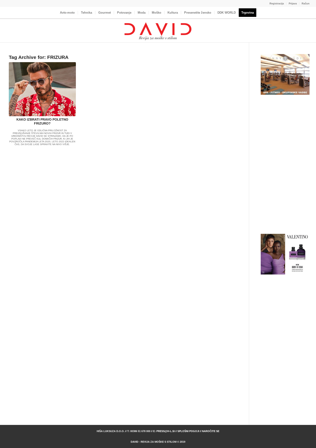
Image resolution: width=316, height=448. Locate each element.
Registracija (277, 3)
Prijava (293, 3)
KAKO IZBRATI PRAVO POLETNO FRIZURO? (42, 121)
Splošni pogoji (188, 431)
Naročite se (210, 431)
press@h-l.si (165, 431)
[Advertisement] (285, 164)
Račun (306, 3)
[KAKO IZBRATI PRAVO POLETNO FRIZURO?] (42, 89)
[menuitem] (276, 3)
